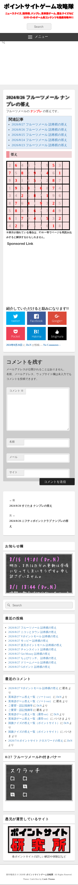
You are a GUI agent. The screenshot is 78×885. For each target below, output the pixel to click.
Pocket (15, 336)
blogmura (57, 336)
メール (13, 457)
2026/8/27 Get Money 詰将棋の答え (29, 653)
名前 (12, 441)
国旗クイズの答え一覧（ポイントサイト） (34, 723)
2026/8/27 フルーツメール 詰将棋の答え (39, 124)
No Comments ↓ (52, 345)
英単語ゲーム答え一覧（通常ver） (29, 714)
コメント (16, 390)
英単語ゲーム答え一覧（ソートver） (30, 696)
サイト (13, 472)
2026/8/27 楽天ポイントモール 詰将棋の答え (35, 645)
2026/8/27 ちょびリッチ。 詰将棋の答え (32, 658)
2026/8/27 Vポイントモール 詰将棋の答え (33, 636)
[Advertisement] (39, 64)
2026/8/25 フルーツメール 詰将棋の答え (39, 134)
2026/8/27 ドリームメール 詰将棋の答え (32, 662)
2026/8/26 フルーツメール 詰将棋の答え (39, 129)
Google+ (57, 321)
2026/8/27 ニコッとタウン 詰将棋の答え (32, 632)
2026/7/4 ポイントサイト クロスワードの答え (35, 740)
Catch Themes (48, 879)
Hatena (36, 336)
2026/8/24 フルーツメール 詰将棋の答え (39, 140)
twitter (15, 321)
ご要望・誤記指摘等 (20, 705)
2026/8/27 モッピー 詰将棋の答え (28, 640)
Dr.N (28, 345)
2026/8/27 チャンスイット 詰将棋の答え (32, 649)
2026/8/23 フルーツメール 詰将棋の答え (39, 145)
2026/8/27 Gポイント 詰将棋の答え (29, 666)
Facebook (36, 321)
